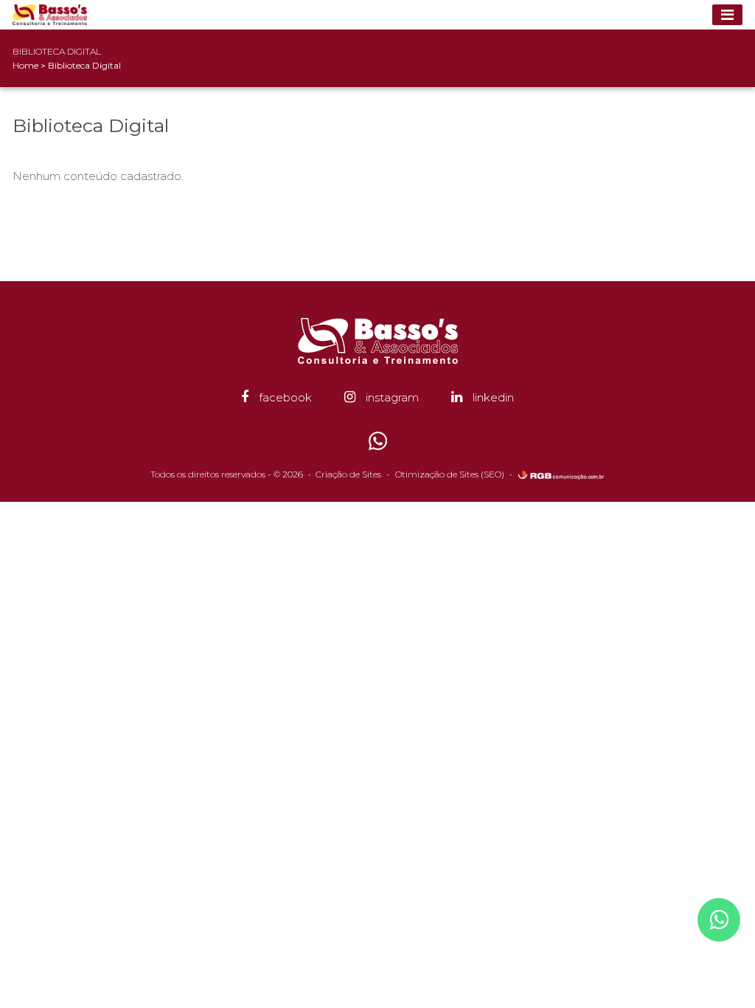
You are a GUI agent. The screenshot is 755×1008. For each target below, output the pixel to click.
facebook (284, 397)
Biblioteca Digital (84, 65)
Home (25, 65)
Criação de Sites (348, 474)
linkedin (492, 397)
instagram (391, 397)
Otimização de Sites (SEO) (449, 474)
